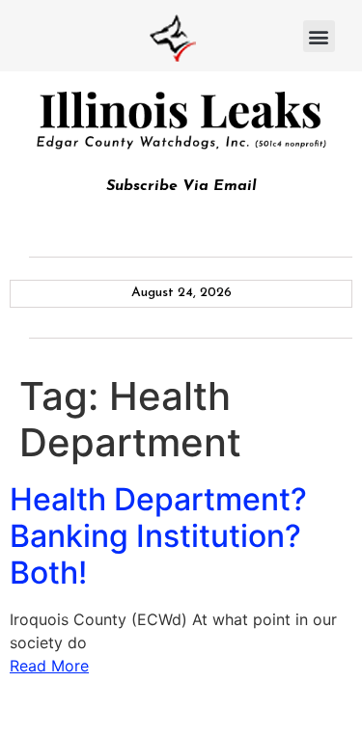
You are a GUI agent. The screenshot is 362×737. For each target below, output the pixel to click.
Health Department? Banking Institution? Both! (158, 536)
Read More (49, 665)
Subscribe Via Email (181, 186)
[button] (319, 36)
